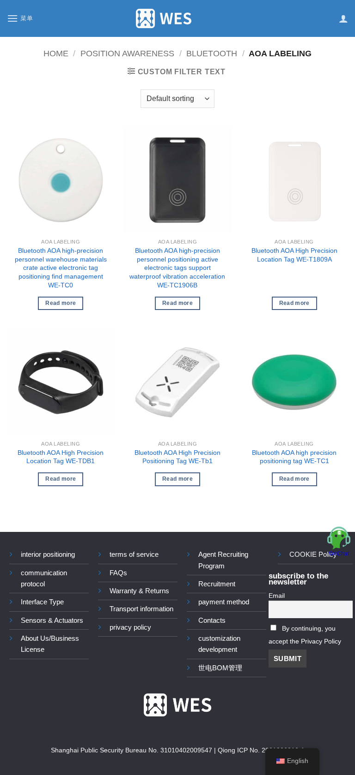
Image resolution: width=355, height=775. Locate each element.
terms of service (134, 554)
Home (55, 53)
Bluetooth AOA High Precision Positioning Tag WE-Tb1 (177, 457)
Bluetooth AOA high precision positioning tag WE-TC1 (294, 457)
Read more (60, 303)
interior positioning (48, 554)
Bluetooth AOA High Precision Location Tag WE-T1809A (294, 255)
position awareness (127, 53)
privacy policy (130, 627)
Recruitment (216, 584)
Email (277, 595)
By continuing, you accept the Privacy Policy (305, 635)
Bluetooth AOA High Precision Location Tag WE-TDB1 (61, 457)
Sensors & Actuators (52, 620)
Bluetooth (211, 53)
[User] (343, 18)
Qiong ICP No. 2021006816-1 (261, 750)
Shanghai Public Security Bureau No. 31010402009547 (131, 750)
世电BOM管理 (220, 668)
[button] (20, 18)
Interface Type (42, 602)
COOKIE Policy (313, 554)
